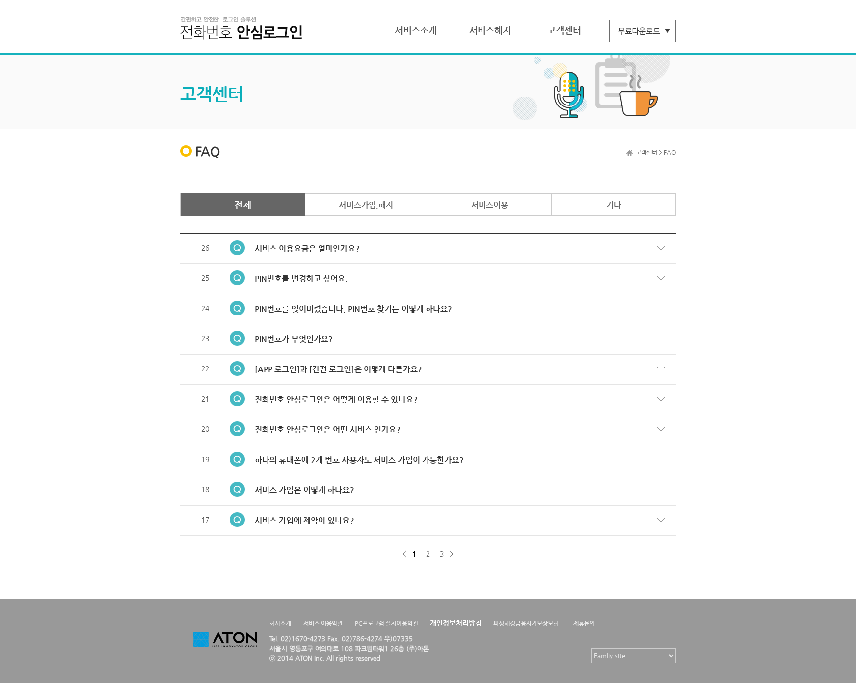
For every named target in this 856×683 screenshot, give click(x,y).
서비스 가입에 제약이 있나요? (304, 520)
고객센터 (564, 30)
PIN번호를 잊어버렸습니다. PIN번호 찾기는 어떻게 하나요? (353, 309)
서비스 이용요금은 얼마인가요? (307, 248)
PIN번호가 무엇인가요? (294, 339)
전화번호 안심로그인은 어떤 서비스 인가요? (328, 429)
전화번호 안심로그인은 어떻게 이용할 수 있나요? (336, 399)
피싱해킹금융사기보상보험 (526, 623)
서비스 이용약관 (323, 623)
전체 (242, 204)
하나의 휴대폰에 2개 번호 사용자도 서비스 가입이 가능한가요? (359, 460)
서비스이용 (489, 205)
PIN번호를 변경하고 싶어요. (301, 278)
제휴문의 (584, 623)
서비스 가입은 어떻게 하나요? (304, 490)
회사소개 (280, 623)
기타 (613, 205)
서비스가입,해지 (366, 205)
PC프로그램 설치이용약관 (386, 623)
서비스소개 (416, 30)
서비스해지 (490, 30)
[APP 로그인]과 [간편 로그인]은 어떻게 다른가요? (338, 369)
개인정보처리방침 (456, 623)
